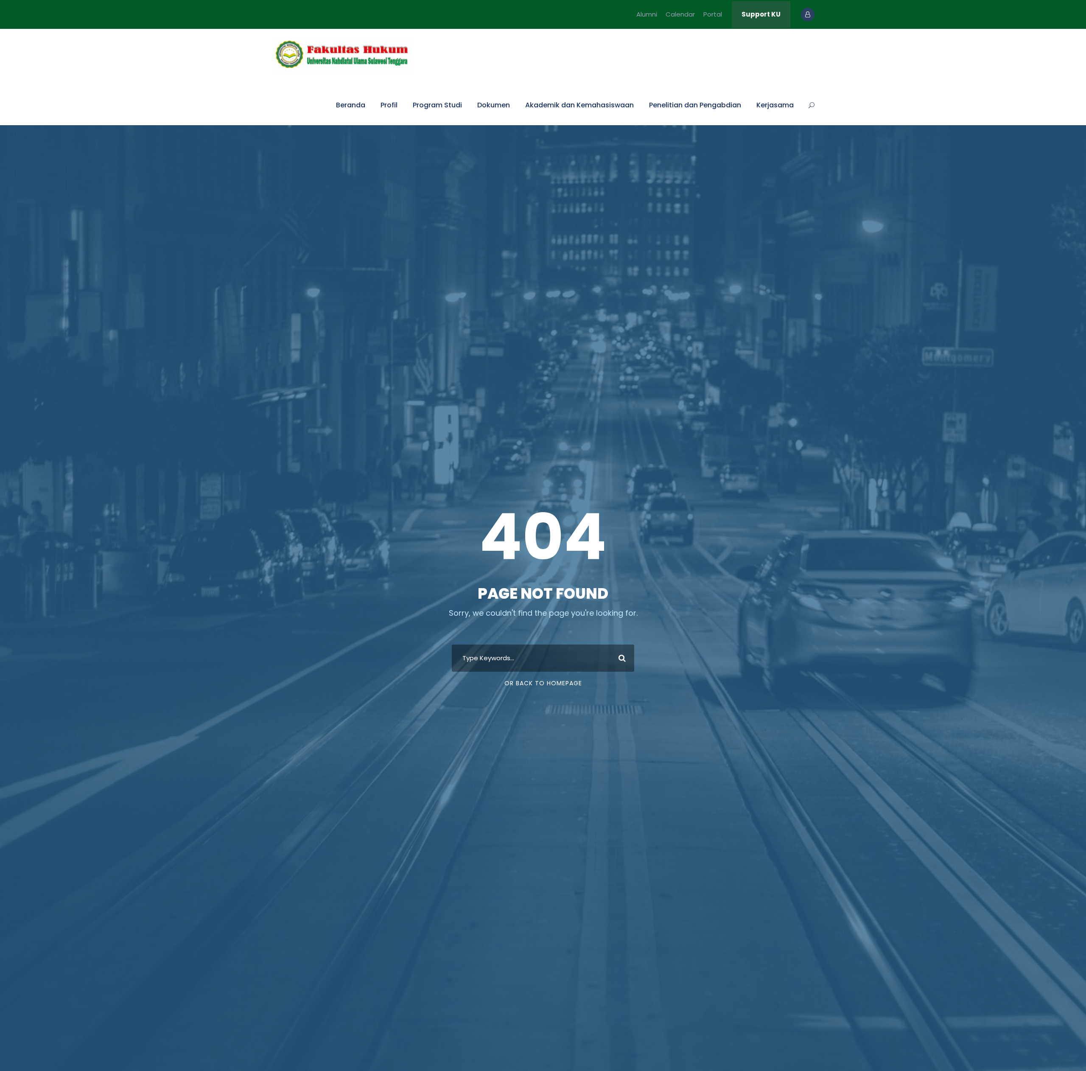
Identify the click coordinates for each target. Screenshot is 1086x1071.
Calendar (680, 14)
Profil (389, 105)
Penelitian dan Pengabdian (695, 105)
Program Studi (437, 105)
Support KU (761, 14)
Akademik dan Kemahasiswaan (579, 105)
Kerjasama (775, 105)
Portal (712, 14)
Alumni (646, 14)
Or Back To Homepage (543, 683)
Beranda (350, 105)
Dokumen (493, 105)
